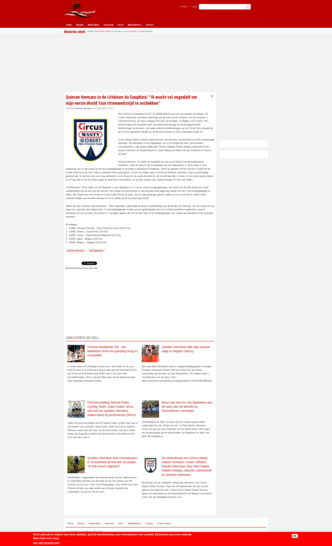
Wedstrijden (93, 24)
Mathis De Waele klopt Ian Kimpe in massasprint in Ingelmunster (119, 31)
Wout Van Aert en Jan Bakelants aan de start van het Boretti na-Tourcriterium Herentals (187, 407)
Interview (108, 24)
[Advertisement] (140, 63)
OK (294, 536)
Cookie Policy (164, 523)
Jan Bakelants (96, 250)
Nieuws (79, 24)
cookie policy (69, 538)
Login (194, 6)
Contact (183, 6)
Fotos (121, 523)
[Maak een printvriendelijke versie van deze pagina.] (212, 95)
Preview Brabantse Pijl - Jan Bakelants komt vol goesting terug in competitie (112, 351)
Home (69, 24)
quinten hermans (75, 250)
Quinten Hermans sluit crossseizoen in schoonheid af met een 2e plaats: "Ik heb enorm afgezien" (112, 462)
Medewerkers (134, 24)
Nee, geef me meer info (46, 543)
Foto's (120, 24)
